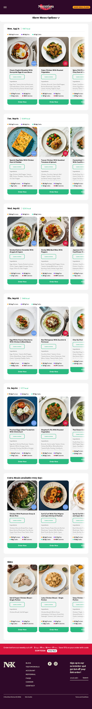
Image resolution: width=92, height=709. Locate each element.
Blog (28, 663)
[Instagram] (56, 664)
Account (30, 670)
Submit (85, 678)
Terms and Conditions (81, 697)
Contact (30, 686)
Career (29, 682)
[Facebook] (50, 664)
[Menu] (5, 7)
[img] (22, 52)
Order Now (22, 102)
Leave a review (17, 77)
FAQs (28, 678)
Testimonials (33, 667)
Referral (31, 674)
